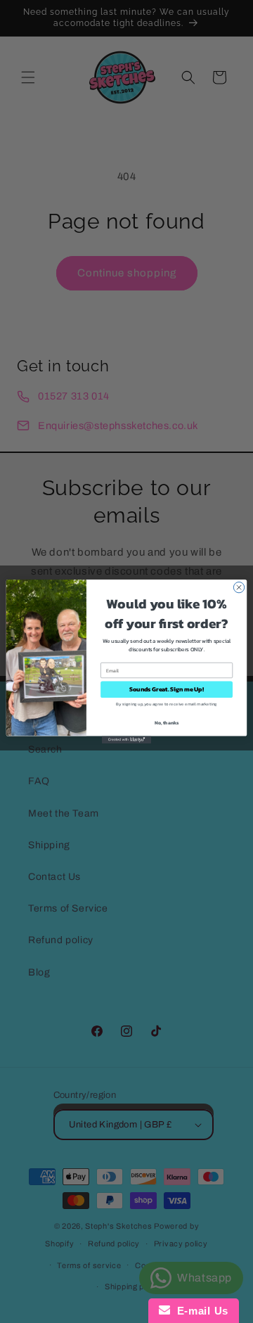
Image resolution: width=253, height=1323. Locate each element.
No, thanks (167, 723)
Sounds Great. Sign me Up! (166, 689)
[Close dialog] (238, 587)
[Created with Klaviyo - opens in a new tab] (126, 740)
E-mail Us (199, 1311)
